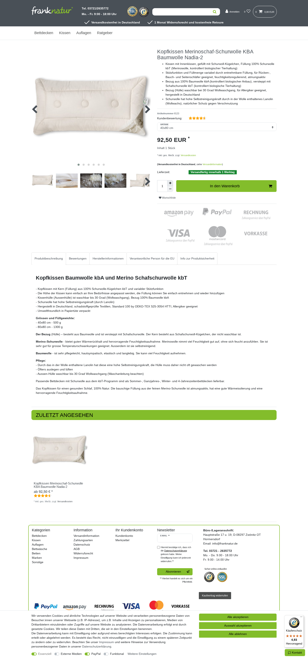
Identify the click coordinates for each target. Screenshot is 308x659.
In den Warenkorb (225, 186)
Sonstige (37, 562)
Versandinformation (212, 164)
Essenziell (44, 653)
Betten (36, 553)
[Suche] (214, 11)
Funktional (117, 653)
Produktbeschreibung (49, 258)
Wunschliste (168, 197)
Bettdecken (43, 33)
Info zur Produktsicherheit (197, 258)
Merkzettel (122, 540)
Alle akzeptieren (237, 617)
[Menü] (301, 617)
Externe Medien (71, 653)
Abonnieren (173, 571)
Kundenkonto (124, 535)
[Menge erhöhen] (170, 183)
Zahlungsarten (83, 540)
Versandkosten (188, 155)
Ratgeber (105, 33)
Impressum (81, 557)
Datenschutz (82, 544)
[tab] (48, 258)
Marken (37, 557)
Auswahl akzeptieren (238, 625)
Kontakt (296, 652)
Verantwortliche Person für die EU (152, 258)
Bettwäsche (39, 549)
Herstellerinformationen (108, 258)
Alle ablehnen (238, 634)
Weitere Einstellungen (142, 653)
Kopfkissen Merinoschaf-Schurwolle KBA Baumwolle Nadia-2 (58, 485)
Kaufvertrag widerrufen (215, 595)
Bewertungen (78, 258)
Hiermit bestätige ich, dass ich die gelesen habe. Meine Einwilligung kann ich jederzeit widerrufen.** (176, 554)
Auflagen (83, 33)
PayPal (96, 653)
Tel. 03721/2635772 (95, 8)
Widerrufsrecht (83, 553)
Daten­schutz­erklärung (96, 646)
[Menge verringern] (170, 189)
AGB (77, 549)
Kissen (64, 33)
